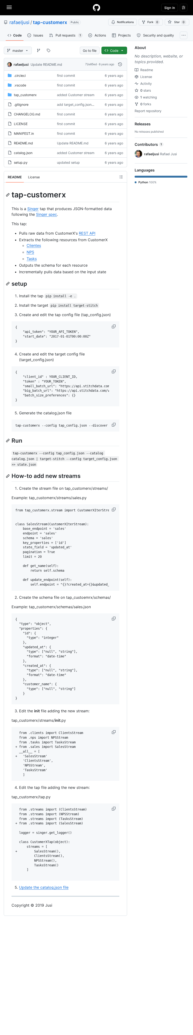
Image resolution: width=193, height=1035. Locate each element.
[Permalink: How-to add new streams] (8, 476)
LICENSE (21, 124)
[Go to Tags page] (48, 50)
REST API (87, 233)
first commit (66, 75)
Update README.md (46, 64)
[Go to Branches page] (39, 50)
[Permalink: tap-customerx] (8, 195)
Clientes (34, 245)
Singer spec (46, 214)
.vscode (20, 85)
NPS (30, 252)
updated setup (68, 162)
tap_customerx (25, 95)
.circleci (20, 75)
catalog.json (23, 153)
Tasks (32, 258)
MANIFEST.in (24, 133)
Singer (33, 208)
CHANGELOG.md (27, 114)
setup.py (21, 162)
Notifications (125, 22)
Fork (152, 22)
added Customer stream (75, 95)
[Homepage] (96, 7)
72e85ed (91, 64)
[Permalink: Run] (8, 440)
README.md (23, 143)
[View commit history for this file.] (120, 64)
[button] (114, 326)
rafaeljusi (19, 22)
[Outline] (121, 177)
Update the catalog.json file (43, 887)
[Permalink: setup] (8, 283)
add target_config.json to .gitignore (84, 104)
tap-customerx (50, 22)
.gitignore (21, 104)
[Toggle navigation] (9, 7)
